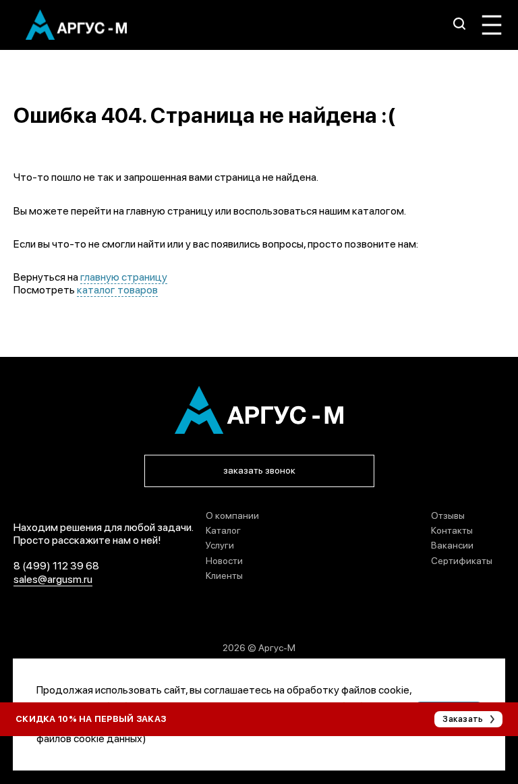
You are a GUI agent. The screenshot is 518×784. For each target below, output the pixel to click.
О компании (232, 515)
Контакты (452, 530)
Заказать (462, 719)
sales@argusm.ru (52, 579)
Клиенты (224, 575)
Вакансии (452, 545)
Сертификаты (461, 560)
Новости (224, 560)
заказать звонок (259, 470)
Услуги (220, 545)
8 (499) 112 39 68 (56, 565)
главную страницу (123, 277)
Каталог (223, 530)
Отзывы (448, 515)
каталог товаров (117, 289)
